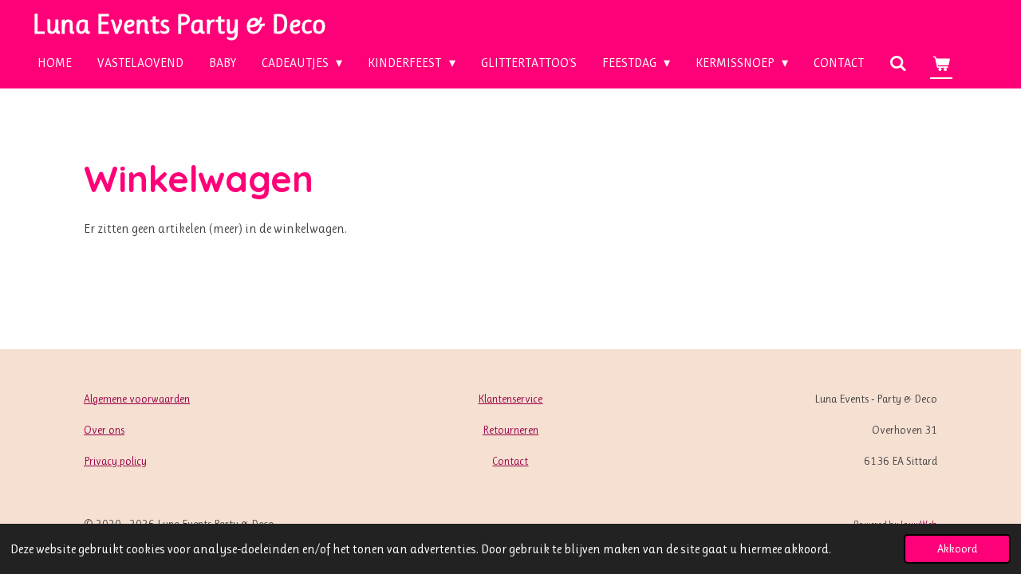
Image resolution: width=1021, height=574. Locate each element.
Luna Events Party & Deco (179, 24)
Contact (510, 460)
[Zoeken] (898, 63)
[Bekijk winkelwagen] (941, 63)
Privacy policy (115, 460)
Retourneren (510, 429)
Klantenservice (510, 398)
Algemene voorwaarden (137, 398)
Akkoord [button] (957, 548)
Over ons (104, 429)
